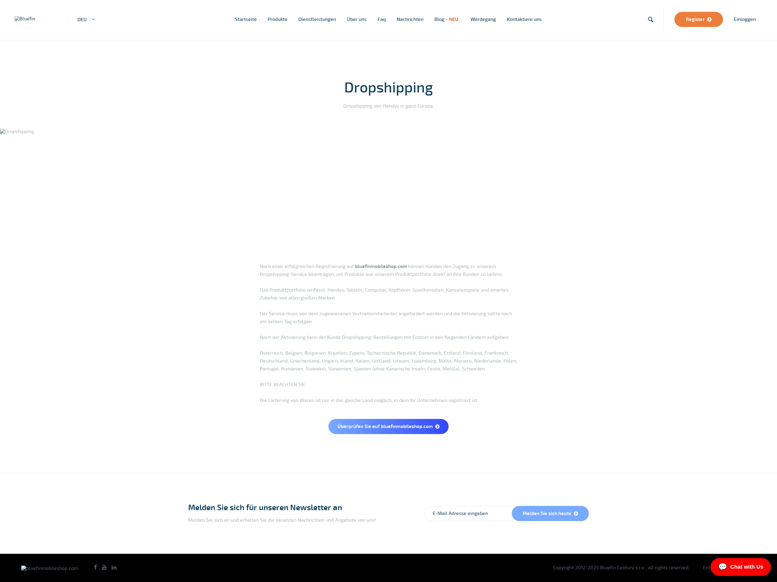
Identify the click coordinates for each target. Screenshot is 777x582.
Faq (382, 19)
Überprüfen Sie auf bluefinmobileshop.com (385, 426)
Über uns (357, 19)
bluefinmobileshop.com (381, 266)
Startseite (246, 19)
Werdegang (483, 19)
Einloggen (745, 19)
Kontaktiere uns (524, 19)
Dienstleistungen (317, 19)
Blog (447, 19)
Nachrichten (410, 19)
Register (695, 19)
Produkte (277, 19)
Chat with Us (740, 567)
